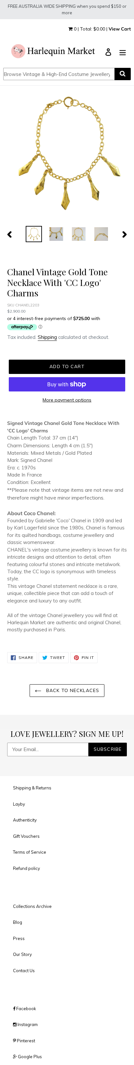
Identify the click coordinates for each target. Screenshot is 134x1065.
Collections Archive (32, 906)
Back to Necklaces (72, 690)
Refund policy (26, 868)
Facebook (25, 1008)
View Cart (120, 29)
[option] (34, 234)
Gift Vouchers (26, 836)
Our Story (22, 954)
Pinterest (25, 1040)
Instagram (27, 1024)
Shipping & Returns (32, 787)
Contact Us (24, 970)
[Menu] (122, 51)
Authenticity (25, 820)
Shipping (47, 337)
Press (19, 938)
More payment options (67, 400)
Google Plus (29, 1056)
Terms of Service (29, 852)
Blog (17, 922)
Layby (19, 804)
